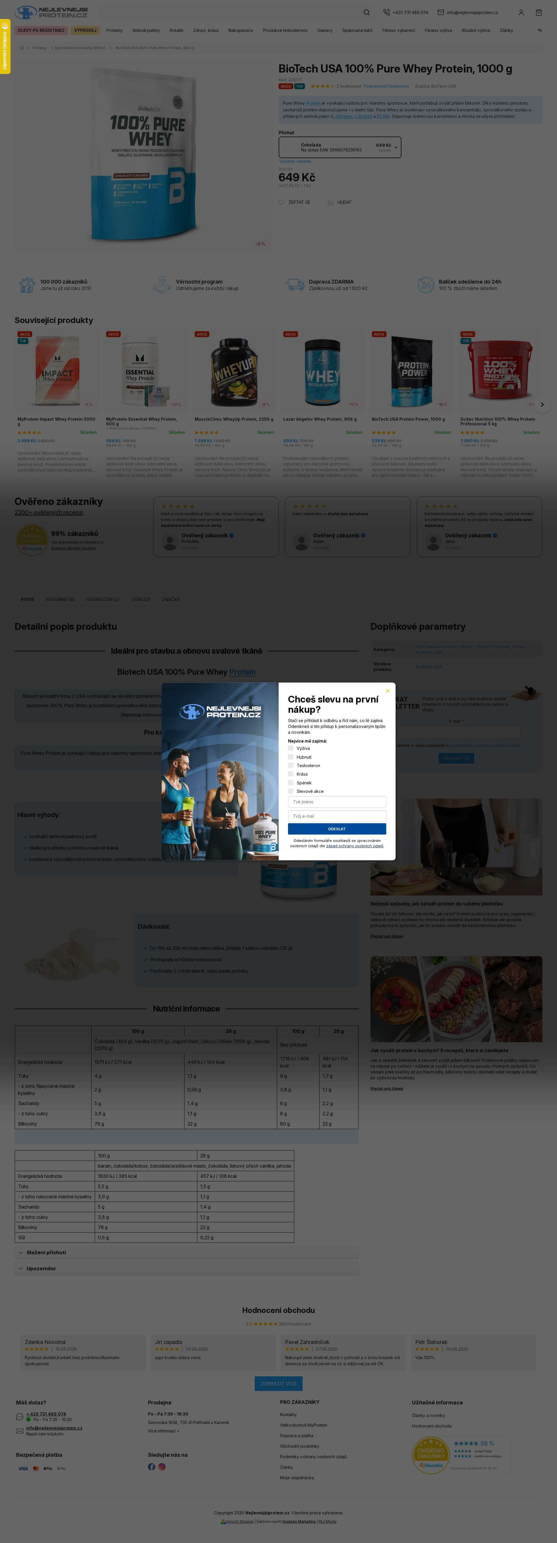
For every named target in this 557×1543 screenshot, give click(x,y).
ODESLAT (337, 828)
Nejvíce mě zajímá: (307, 740)
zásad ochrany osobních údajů (354, 845)
